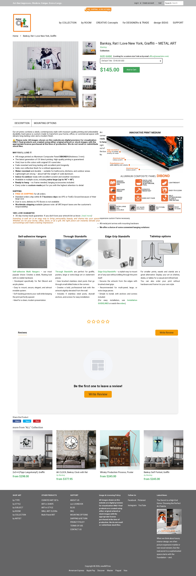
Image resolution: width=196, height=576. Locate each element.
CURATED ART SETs (49, 500)
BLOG (72, 507)
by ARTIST (17, 518)
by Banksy (60, 475)
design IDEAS (161, 22)
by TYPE (16, 500)
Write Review (167, 332)
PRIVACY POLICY (77, 522)
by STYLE (17, 504)
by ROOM (86, 22)
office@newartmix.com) (159, 56)
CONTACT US (76, 529)
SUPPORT (178, 22)
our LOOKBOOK (76, 504)
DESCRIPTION (22, 123)
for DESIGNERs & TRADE (136, 22)
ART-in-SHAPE (47, 504)
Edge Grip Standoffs (107, 272)
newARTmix (106, 566)
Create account (148, 3)
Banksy (103, 47)
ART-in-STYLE (47, 507)
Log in (136, 3)
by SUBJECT (18, 507)
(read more (86, 216)
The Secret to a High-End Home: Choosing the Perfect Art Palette (169, 503)
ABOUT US (74, 500)
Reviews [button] (22, 332)
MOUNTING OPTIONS (45, 123)
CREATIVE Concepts (107, 22)
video (122, 303)
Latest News (162, 495)
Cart (159, 3)
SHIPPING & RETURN (78, 518)
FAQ (72, 511)
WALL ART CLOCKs (49, 511)
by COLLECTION (68, 22)
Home (15, 36)
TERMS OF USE (76, 526)
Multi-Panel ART (48, 515)
